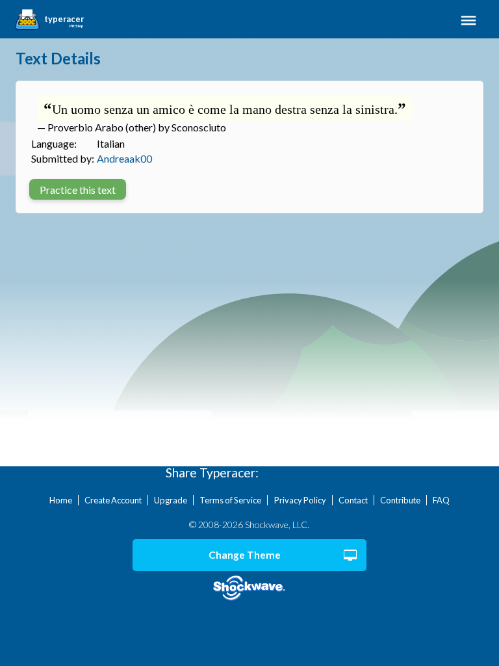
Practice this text (78, 189)
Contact (353, 500)
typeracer (64, 19)
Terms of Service (230, 500)
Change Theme (245, 555)
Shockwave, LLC (250, 588)
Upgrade (170, 500)
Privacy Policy (300, 500)
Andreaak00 (124, 158)
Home (60, 500)
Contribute (400, 500)
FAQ (441, 500)
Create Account (113, 500)
